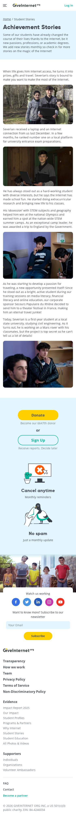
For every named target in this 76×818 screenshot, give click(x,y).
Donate (38, 415)
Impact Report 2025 (16, 708)
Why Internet (12, 728)
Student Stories (13, 733)
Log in (68, 5)
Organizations (12, 765)
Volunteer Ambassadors (19, 770)
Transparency (14, 661)
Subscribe (38, 636)
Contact (8, 789)
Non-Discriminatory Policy (24, 692)
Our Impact (10, 713)
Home (7, 19)
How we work (14, 667)
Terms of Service (16, 685)
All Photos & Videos (16, 743)
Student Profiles (14, 718)
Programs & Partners (17, 723)
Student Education (15, 738)
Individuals (10, 760)
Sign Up (38, 440)
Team (7, 673)
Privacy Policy (14, 679)
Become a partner (15, 795)
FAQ (6, 783)
